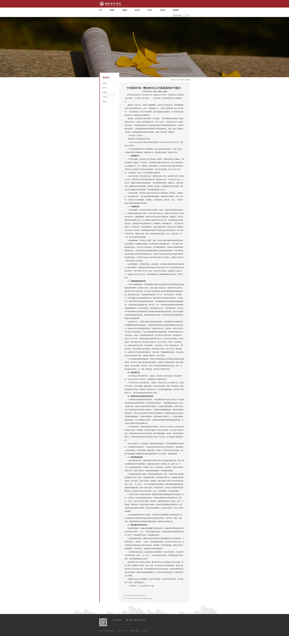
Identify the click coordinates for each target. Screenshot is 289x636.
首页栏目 (182, 79)
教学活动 (137, 10)
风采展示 (105, 101)
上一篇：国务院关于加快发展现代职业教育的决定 (133, 595)
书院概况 (112, 10)
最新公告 (105, 87)
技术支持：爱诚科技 (135, 630)
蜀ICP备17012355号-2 (122, 630)
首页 (100, 10)
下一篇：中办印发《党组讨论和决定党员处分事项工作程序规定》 (137, 598)
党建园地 (124, 10)
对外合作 (150, 10)
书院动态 (105, 97)
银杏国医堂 (176, 10)
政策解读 (105, 92)
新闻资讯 (105, 83)
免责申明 (145, 630)
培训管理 (162, 10)
